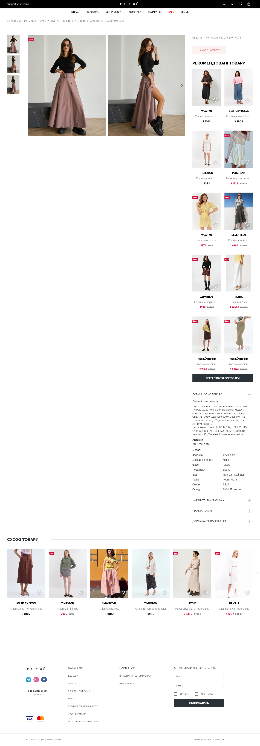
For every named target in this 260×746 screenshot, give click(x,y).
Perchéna (238, 173)
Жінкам (75, 12)
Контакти (73, 699)
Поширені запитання (79, 691)
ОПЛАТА (72, 683)
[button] (182, 85)
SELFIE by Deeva (239, 111)
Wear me (206, 111)
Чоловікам (92, 12)
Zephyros (206, 296)
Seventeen (239, 235)
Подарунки (154, 12)
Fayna (239, 296)
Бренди (185, 12)
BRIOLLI (234, 603)
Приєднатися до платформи (135, 676)
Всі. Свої (11, 21)
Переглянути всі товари (223, 378)
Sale (171, 12)
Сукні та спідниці (50, 21)
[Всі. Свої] (130, 4)
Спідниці (68, 21)
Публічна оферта (77, 714)
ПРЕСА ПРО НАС (127, 683)
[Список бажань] (241, 4)
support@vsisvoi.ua (18, 4)
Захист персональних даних (84, 721)
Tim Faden (206, 173)
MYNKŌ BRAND (207, 358)
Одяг (34, 21)
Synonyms (109, 603)
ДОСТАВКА (73, 676)
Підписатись (199, 703)
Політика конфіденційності (83, 706)
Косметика (134, 12)
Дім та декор (113, 12)
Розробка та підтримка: (207, 740)
